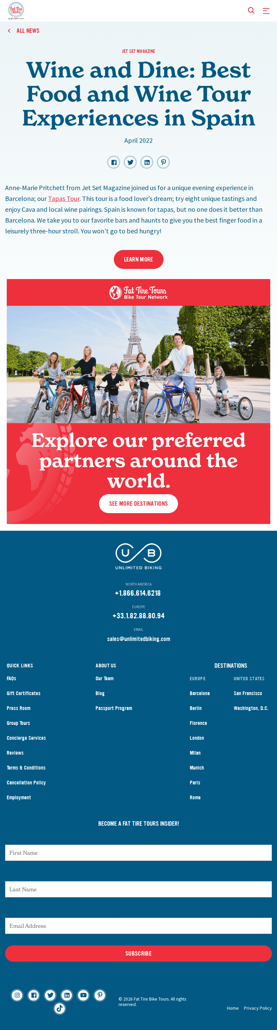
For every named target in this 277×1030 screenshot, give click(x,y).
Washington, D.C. (251, 708)
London (197, 737)
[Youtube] (83, 995)
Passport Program (114, 708)
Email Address (138, 911)
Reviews (15, 752)
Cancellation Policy (26, 782)
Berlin (196, 708)
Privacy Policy (258, 1008)
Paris (195, 782)
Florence (198, 723)
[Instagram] (17, 995)
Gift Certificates (24, 693)
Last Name (138, 874)
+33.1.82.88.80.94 (138, 616)
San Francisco (248, 693)
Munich (197, 767)
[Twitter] (50, 995)
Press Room (18, 708)
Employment (19, 797)
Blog (100, 693)
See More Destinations (138, 504)
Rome (195, 797)
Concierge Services (26, 737)
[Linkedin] (66, 995)
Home (233, 1008)
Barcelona (200, 693)
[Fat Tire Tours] (16, 10)
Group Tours (18, 723)
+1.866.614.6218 (138, 593)
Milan (195, 752)
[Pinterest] (99, 995)
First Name (138, 837)
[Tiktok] (59, 1008)
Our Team (105, 678)
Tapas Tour (63, 198)
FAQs (11, 678)
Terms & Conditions (26, 767)
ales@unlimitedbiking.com (140, 639)
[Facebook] (33, 995)
